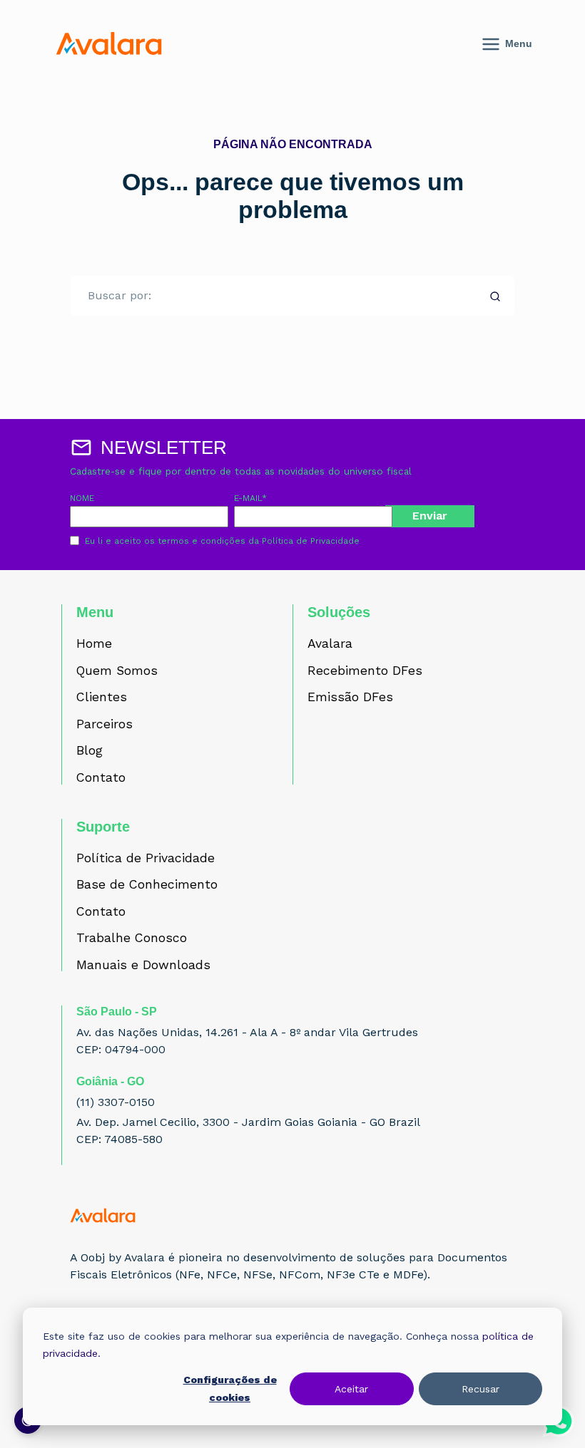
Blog (89, 751)
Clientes (101, 697)
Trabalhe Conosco (131, 938)
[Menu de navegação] (521, 44)
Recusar (480, 1389)
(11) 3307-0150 (115, 1102)
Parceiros (104, 724)
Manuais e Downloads (143, 965)
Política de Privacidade (311, 541)
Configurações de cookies (230, 1388)
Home (94, 644)
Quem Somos (117, 671)
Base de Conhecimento (147, 885)
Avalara (329, 644)
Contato (101, 778)
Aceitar (351, 1389)
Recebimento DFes (364, 671)
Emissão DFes (350, 697)
